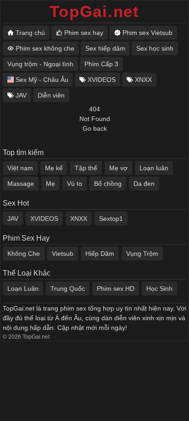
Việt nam (20, 168)
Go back (95, 128)
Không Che (23, 253)
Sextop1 (111, 218)
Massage (20, 183)
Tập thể (86, 168)
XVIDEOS (44, 218)
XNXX (78, 218)
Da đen (144, 183)
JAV (12, 218)
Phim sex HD (115, 288)
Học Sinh (159, 288)
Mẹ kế (54, 168)
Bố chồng (108, 183)
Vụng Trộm (142, 253)
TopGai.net (94, 11)
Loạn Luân (23, 288)
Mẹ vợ (118, 168)
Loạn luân (153, 168)
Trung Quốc (67, 288)
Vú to (74, 183)
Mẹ (50, 183)
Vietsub (62, 253)
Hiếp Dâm (99, 253)
